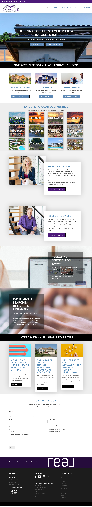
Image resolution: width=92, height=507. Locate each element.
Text (12, 427)
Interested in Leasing (54, 431)
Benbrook (63, 477)
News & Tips (78, 7)
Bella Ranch (64, 488)
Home (49, 7)
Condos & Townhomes (40, 487)
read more (16, 384)
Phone (12, 429)
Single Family (38, 485)
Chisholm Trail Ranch (66, 490)
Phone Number (51, 419)
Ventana (63, 495)
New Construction (39, 489)
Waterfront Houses (40, 495)
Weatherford (64, 485)
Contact (87, 7)
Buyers (61, 7)
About (55, 7)
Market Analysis (72, 96)
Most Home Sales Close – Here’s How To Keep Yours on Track (20, 365)
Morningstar (64, 492)
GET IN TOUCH (37, 44)
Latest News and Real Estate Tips (46, 337)
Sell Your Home (45, 87)
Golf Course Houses (40, 493)
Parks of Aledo (64, 493)
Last (33, 416)
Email (11, 419)
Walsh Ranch (64, 497)
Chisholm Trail (64, 479)
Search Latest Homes (20, 87)
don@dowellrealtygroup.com (16, 479)
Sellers (69, 7)
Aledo (62, 476)
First (10, 416)
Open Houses (38, 496)
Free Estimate (46, 96)
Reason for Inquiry (52, 425)
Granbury (63, 483)
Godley (63, 481)
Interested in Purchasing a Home (57, 429)
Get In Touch (57, 189)
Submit (12, 447)
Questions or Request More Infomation (19, 434)
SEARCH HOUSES (54, 44)
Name (11, 411)
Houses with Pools (39, 491)
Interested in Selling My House (56, 427)
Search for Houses (20, 96)
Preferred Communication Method (18, 425)
